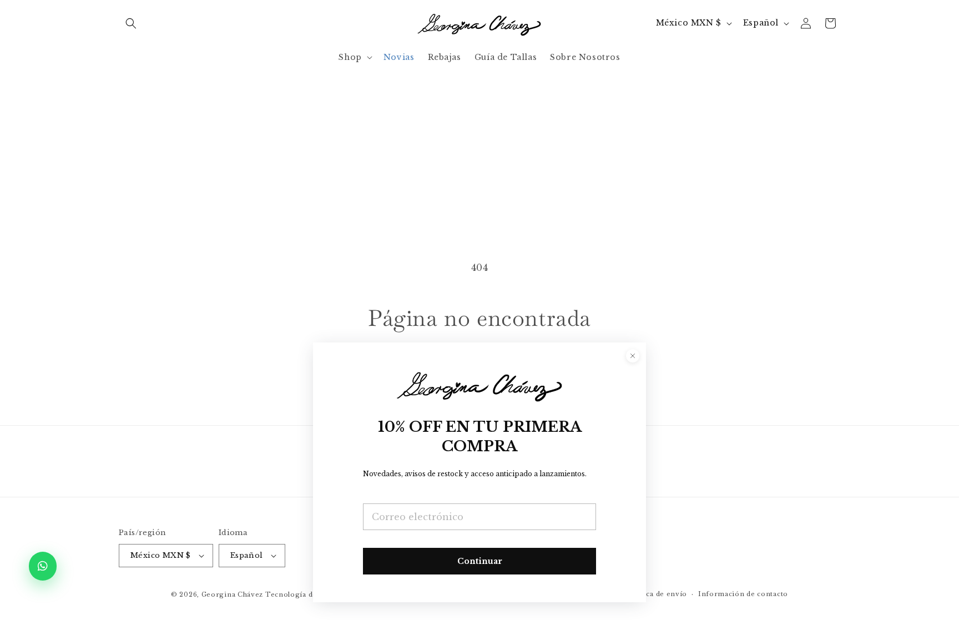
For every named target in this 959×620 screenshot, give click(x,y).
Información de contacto (743, 594)
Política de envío (657, 594)
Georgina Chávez (232, 594)
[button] (131, 23)
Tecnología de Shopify (306, 594)
